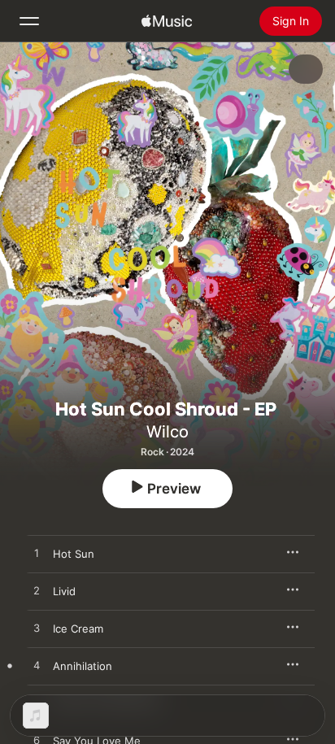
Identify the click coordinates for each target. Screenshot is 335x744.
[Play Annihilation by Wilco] (36, 666)
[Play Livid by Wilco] (36, 591)
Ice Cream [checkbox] (78, 628)
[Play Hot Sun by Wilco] (36, 553)
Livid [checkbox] (64, 591)
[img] (166, 21)
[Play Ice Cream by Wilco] (36, 628)
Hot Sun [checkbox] (73, 553)
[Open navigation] (29, 21)
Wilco (167, 432)
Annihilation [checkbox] (82, 665)
